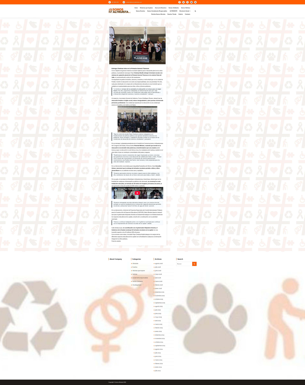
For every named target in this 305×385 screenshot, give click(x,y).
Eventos (134, 267)
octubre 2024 (159, 342)
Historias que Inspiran (146, 7)
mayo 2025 (158, 317)
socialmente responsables (140, 278)
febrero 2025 (159, 328)
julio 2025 (158, 310)
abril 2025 (158, 320)
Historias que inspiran (138, 270)
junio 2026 (158, 270)
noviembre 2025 (160, 295)
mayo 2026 (158, 274)
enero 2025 (158, 331)
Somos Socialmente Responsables (157, 11)
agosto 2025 (159, 306)
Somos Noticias (185, 7)
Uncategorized (136, 285)
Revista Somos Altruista (158, 14)
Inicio (136, 7)
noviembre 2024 (160, 338)
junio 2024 (158, 356)
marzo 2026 (158, 281)
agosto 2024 (159, 349)
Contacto (187, 14)
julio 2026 (158, 267)
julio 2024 (158, 353)
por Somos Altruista (131, 64)
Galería (180, 14)
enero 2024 (158, 367)
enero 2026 (158, 288)
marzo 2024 (158, 360)
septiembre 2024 (160, 345)
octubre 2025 (159, 299)
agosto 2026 (159, 263)
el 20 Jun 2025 (120, 64)
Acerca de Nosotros (160, 7)
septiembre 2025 (160, 303)
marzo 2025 (158, 324)
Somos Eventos (140, 11)
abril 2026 (158, 278)
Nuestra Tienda (172, 14)
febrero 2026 (159, 285)
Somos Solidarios (174, 7)
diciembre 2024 (159, 335)
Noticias (142, 64)
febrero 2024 (159, 363)
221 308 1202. (115, 2)
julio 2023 (158, 370)
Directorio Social (184, 11)
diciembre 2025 (159, 292)
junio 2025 (158, 313)
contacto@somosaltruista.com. (134, 2)
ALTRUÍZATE (173, 11)
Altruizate (135, 263)
